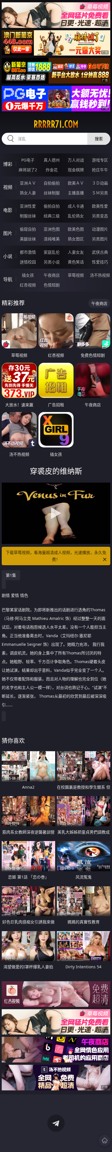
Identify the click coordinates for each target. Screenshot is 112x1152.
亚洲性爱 (28, 206)
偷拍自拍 (52, 206)
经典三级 (52, 216)
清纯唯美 (52, 239)
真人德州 (52, 160)
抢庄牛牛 (100, 169)
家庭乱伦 (52, 252)
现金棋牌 (76, 169)
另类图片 (100, 239)
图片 (7, 233)
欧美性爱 (100, 206)
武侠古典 (100, 252)
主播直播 (76, 193)
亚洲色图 (52, 229)
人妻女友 (76, 252)
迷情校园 (28, 262)
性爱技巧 (100, 262)
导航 (7, 279)
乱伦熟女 (76, 216)
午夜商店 (52, 275)
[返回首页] (104, 1140)
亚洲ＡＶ (28, 183)
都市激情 (28, 252)
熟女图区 (76, 239)
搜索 (99, 138)
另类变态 (100, 216)
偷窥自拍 (28, 229)
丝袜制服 (52, 193)
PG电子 (27, 160)
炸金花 (52, 169)
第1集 (11, 575)
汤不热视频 (100, 275)
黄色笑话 (76, 262)
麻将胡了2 (28, 169)
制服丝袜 (28, 216)
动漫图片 (100, 229)
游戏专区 (100, 160)
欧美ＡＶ (76, 183)
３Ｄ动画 (100, 183)
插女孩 (28, 275)
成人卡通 (76, 206)
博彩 (7, 164)
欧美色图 (76, 229)
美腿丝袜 (28, 239)
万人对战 (76, 160)
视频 (7, 187)
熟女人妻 (28, 193)
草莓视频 (76, 275)
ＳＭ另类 (100, 193)
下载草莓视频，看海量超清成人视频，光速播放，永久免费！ (56, 556)
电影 (7, 210)
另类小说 (52, 262)
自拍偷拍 (52, 183)
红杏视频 (28, 285)
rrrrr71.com (56, 124)
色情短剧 (52, 285)
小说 (7, 256)
